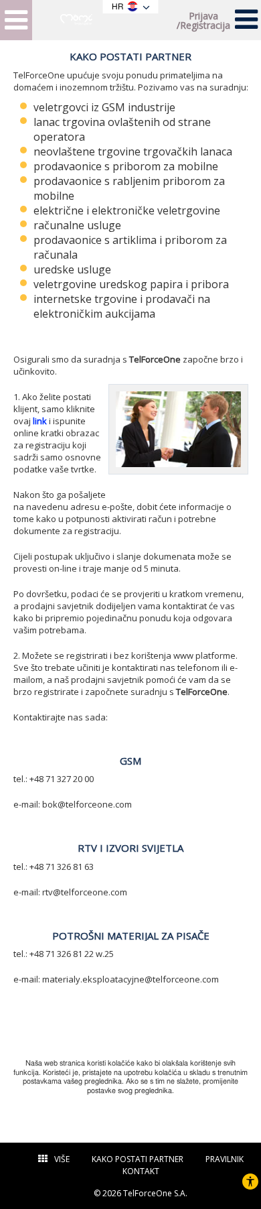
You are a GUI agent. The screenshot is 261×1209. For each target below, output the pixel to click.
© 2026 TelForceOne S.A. (140, 1193)
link (40, 421)
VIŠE (62, 1159)
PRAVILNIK (224, 1159)
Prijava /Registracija (203, 20)
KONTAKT (140, 1171)
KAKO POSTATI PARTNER (137, 1159)
